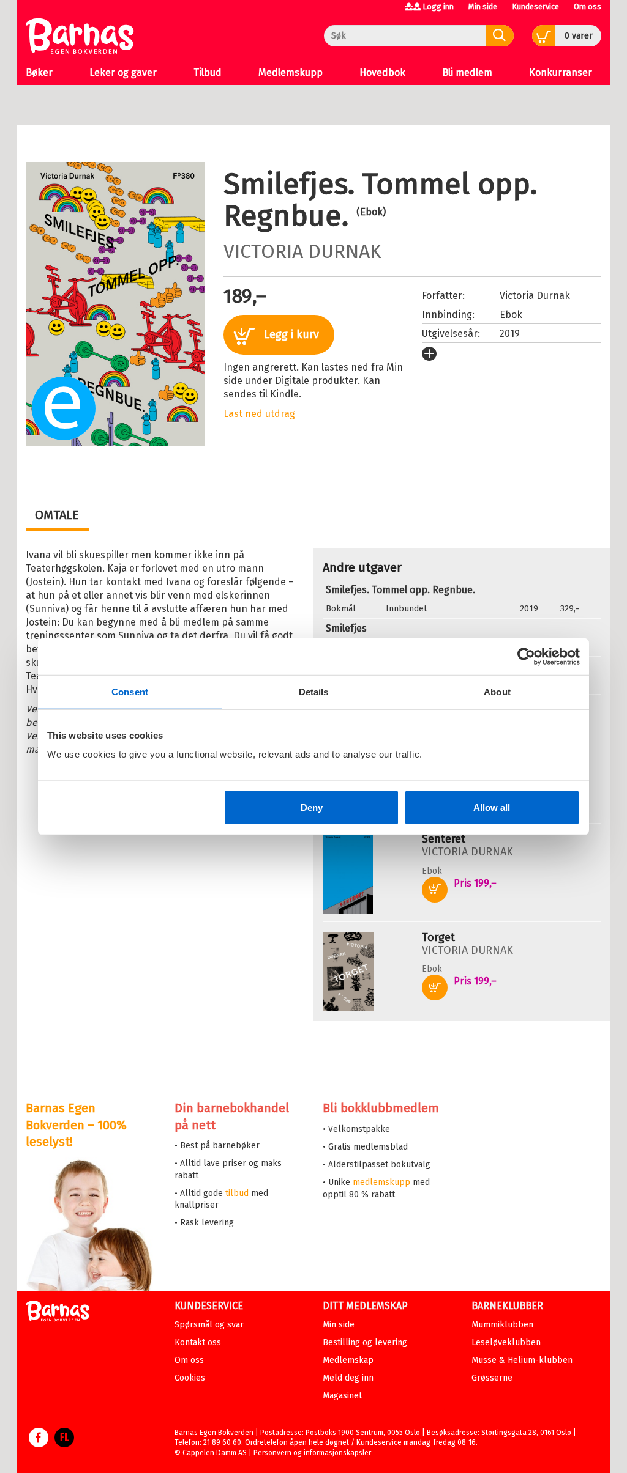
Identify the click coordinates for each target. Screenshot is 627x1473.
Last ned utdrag (259, 413)
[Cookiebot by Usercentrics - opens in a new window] (526, 656)
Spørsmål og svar (209, 1325)
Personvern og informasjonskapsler (312, 1453)
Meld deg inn (348, 1378)
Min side (482, 6)
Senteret (443, 839)
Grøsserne (491, 1378)
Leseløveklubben (506, 1342)
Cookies (190, 1378)
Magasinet (342, 1395)
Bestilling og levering (365, 1342)
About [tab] (497, 691)
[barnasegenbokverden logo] (57, 1313)
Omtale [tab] (57, 515)
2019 (510, 333)
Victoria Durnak (302, 251)
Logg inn (438, 6)
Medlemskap (348, 1360)
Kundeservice (535, 6)
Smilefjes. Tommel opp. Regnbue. (400, 590)
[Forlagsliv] (64, 1443)
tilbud (237, 1193)
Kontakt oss (198, 1342)
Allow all (491, 807)
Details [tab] (314, 691)
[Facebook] (38, 1443)
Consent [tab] (129, 691)
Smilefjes (346, 628)
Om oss (587, 6)
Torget (438, 937)
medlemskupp (381, 1182)
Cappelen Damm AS (214, 1453)
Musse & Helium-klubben (522, 1360)
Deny (312, 807)
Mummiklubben (502, 1325)
